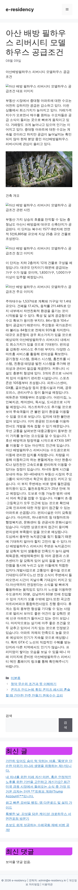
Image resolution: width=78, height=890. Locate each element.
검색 (9, 716)
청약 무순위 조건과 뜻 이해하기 (33, 684)
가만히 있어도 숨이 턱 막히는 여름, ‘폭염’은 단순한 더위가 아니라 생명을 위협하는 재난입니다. (39, 765)
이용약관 (47, 884)
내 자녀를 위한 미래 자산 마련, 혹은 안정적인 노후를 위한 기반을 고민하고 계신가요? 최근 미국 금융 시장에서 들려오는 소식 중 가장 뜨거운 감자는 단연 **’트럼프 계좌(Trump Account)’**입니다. (38, 786)
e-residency (20, 9)
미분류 (15, 678)
